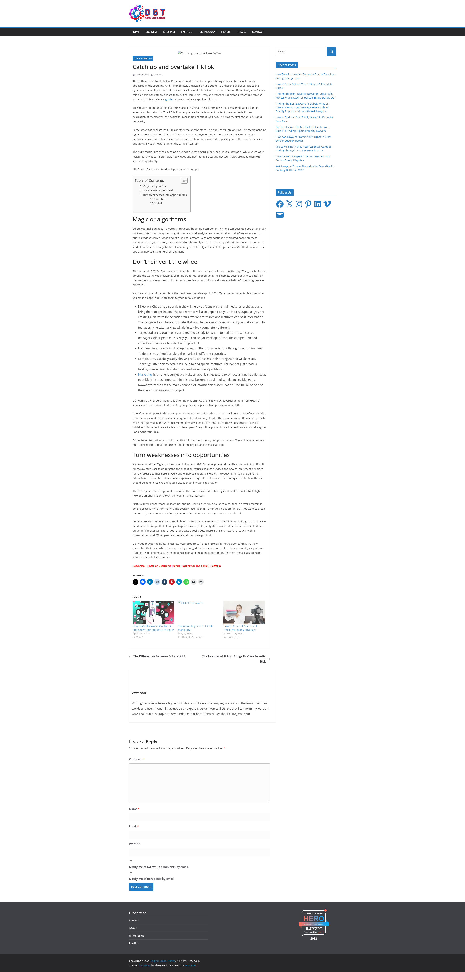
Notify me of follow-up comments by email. (159, 867)
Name (134, 809)
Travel (241, 32)
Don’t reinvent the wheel (158, 190)
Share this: (159, 199)
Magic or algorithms (155, 186)
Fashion (186, 32)
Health (226, 32)
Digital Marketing (143, 58)
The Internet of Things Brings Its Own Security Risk (234, 659)
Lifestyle (169, 32)
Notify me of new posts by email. (151, 879)
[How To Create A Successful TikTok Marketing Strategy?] (244, 612)
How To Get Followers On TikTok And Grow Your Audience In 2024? (153, 627)
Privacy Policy (137, 912)
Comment (137, 759)
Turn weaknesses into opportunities (165, 195)
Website (134, 844)
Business (151, 32)
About (133, 928)
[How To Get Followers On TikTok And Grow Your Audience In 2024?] (153, 612)
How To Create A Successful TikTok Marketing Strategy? (240, 627)
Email (134, 826)
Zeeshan (157, 74)
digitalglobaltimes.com (313, 924)
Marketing (145, 375)
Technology (206, 32)
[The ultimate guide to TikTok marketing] (199, 612)
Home (136, 32)
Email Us (134, 943)
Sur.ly (321, 932)
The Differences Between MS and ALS (159, 656)
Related (158, 203)
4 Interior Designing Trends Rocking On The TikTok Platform (183, 566)
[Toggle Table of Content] (182, 181)
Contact (258, 32)
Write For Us (136, 935)
